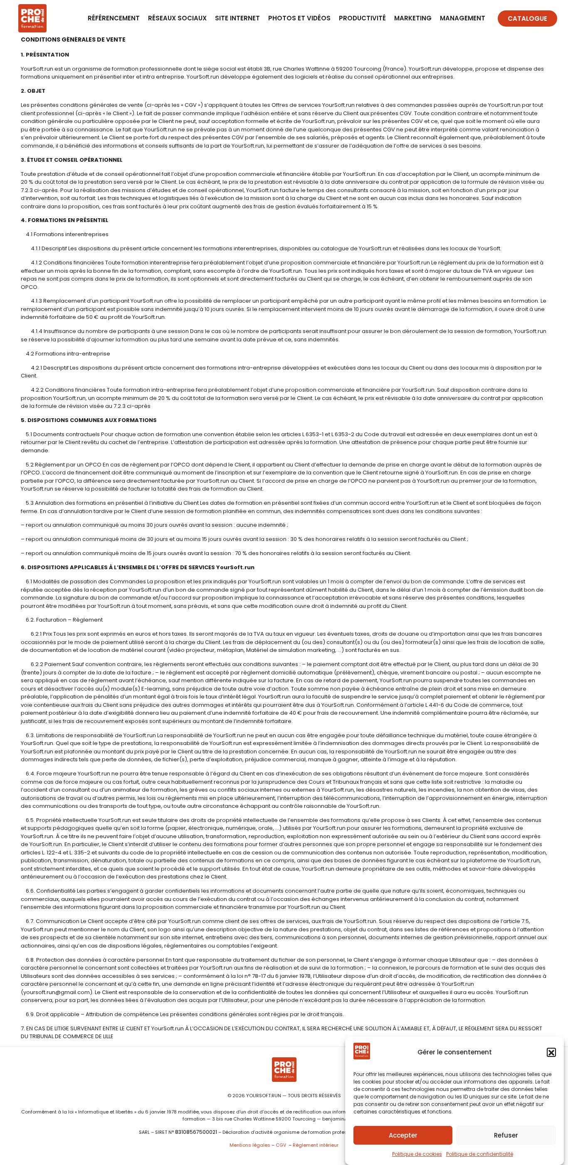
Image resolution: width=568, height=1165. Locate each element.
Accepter (403, 1135)
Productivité (362, 18)
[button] (551, 1053)
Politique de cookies (417, 1154)
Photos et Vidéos (299, 18)
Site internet (237, 18)
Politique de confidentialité (479, 1154)
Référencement (114, 18)
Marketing (413, 18)
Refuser (506, 1135)
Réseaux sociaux (177, 18)
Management (462, 18)
